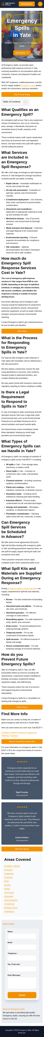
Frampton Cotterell (9, 733)
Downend (22, 733)
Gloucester (8, 896)
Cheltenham (9, 904)
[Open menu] (40, 4)
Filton (6, 881)
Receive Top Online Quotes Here (22, 741)
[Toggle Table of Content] (24, 102)
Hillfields (5, 736)
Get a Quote (20, 53)
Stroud (7, 889)
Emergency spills (28, 85)
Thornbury (14, 736)
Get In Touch (22, 707)
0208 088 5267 (26, 4)
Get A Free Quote (22, 849)
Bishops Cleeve (10, 908)
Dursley (7, 885)
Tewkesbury (9, 912)
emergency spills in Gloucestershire (22, 588)
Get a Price (22, 331)
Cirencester (9, 893)
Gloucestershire (10, 900)
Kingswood (31, 733)
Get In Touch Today (22, 94)
